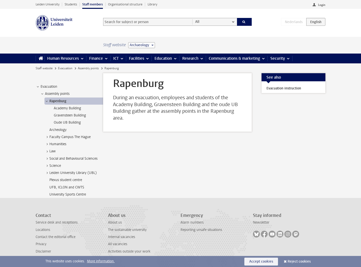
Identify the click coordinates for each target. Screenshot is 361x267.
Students (71, 4)
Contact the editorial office (55, 237)
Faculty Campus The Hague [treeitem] (70, 137)
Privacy (41, 244)
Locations (43, 229)
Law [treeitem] (52, 151)
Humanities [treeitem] (57, 144)
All (197, 21)
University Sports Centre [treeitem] (67, 194)
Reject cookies (299, 261)
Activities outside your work (129, 251)
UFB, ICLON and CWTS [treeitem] (66, 187)
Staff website (44, 68)
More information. (101, 261)
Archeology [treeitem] (58, 129)
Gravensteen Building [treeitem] (70, 115)
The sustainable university (127, 229)
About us (115, 222)
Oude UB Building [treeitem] (67, 122)
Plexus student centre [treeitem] (65, 180)
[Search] (244, 22)
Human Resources (63, 58)
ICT (116, 58)
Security (277, 58)
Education (163, 58)
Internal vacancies (121, 237)
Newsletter (261, 222)
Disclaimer (43, 251)
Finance (96, 58)
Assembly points (88, 68)
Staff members (92, 4)
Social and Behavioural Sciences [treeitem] (73, 158)
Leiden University (47, 4)
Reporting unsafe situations (201, 229)
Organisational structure (125, 4)
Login (321, 5)
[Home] (40, 58)
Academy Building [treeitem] (67, 108)
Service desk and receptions (57, 222)
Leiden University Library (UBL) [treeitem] (73, 172)
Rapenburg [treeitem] (57, 101)
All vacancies (117, 244)
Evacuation (65, 68)
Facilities (136, 58)
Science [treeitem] (55, 165)
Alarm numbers (192, 222)
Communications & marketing (234, 58)
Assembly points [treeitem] (57, 93)
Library (152, 4)
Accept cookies (261, 261)
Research (190, 58)
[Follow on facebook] (264, 234)
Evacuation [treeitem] (49, 86)
